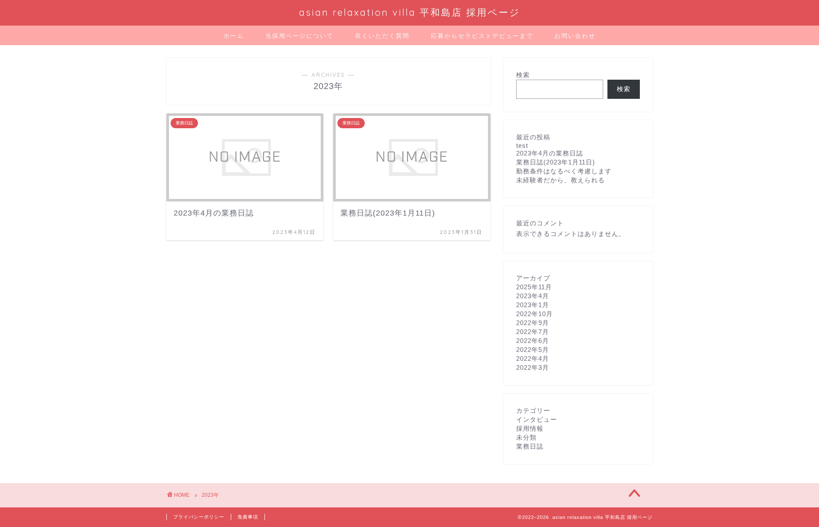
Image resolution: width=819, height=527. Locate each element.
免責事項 (248, 516)
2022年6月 (532, 340)
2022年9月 (532, 322)
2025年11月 (534, 287)
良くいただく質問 (382, 36)
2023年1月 (532, 304)
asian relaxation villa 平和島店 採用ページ (409, 12)
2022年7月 (532, 331)
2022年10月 (534, 313)
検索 (523, 74)
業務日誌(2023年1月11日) (555, 162)
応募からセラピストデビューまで (482, 36)
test (522, 145)
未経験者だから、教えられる (560, 180)
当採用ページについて (299, 36)
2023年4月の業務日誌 (549, 153)
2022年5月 (532, 349)
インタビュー (536, 419)
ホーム (234, 36)
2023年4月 (532, 295)
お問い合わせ (575, 36)
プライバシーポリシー (198, 516)
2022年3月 (532, 367)
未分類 (526, 437)
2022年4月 (532, 358)
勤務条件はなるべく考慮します (564, 171)
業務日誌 (529, 446)
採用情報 (529, 428)
